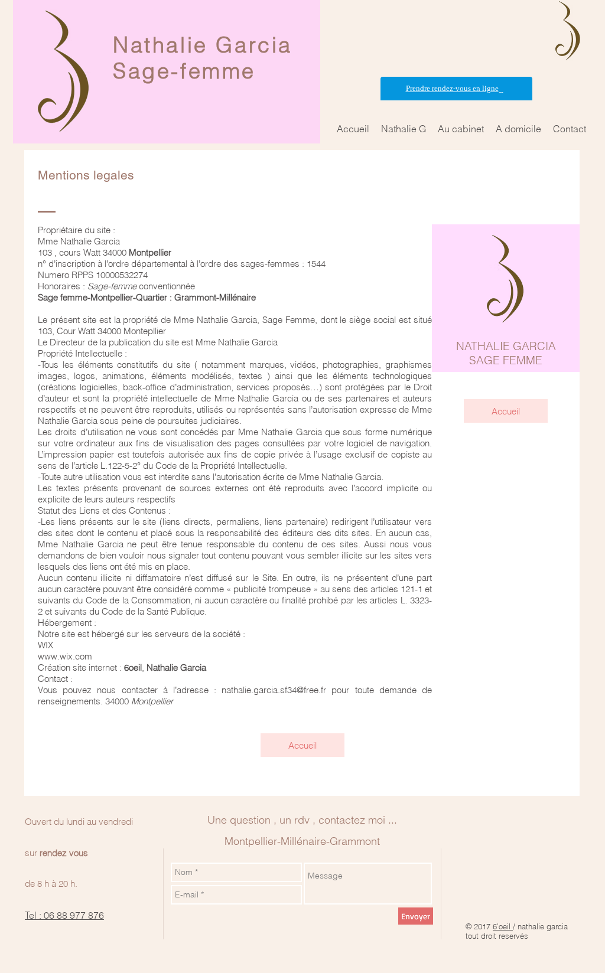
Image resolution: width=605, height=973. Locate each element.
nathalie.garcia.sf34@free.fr (274, 690)
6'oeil (503, 926)
